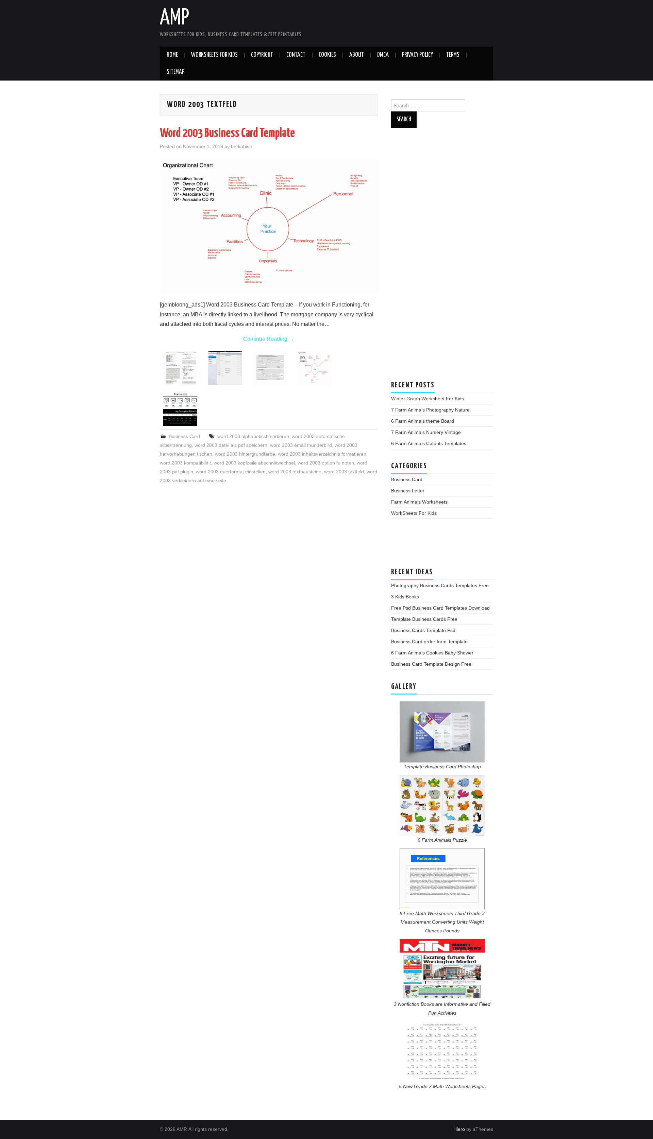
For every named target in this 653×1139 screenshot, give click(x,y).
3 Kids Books (405, 596)
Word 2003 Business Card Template (227, 133)
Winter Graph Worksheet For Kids (427, 398)
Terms (452, 55)
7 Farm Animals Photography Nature (430, 410)
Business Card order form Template (429, 641)
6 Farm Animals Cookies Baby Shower (432, 652)
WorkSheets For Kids (214, 55)
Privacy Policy (417, 55)
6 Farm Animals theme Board (422, 421)
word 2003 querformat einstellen (231, 471)
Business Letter (407, 490)
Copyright (262, 55)
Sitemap (175, 72)
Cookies (327, 55)
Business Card (184, 436)
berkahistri (242, 146)
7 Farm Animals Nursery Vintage (426, 432)
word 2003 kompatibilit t (185, 463)
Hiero (459, 1129)
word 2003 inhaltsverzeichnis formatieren (322, 454)
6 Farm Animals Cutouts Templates (428, 443)
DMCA (383, 55)
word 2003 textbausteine (294, 471)
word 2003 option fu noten (326, 463)
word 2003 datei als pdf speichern (231, 445)
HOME (172, 55)
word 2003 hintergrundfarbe (245, 454)
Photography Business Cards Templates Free (440, 585)
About (356, 55)
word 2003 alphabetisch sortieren (253, 436)
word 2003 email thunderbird (301, 445)
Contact (295, 55)
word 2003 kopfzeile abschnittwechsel (254, 463)
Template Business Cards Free (424, 619)
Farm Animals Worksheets (419, 502)
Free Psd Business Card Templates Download (440, 608)
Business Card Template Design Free (431, 664)
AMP (174, 18)
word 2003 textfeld (344, 471)
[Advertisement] (442, 258)
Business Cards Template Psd (423, 630)
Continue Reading (268, 339)
